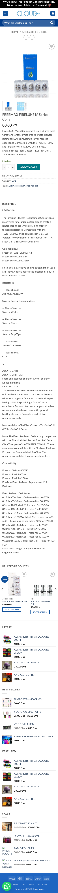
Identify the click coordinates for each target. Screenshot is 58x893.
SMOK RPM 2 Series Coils (14, 601)
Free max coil (32, 186)
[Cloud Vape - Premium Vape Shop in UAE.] (29, 13)
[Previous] (7, 70)
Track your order (38, 884)
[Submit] (52, 23)
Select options (12, 609)
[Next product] (26, 37)
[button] (5, 13)
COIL (44, 31)
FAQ (24, 884)
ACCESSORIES (30, 31)
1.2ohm (10, 186)
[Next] (51, 70)
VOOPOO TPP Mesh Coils (40, 603)
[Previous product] (32, 37)
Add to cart (28, 167)
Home (15, 31)
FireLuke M (20, 186)
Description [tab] (9, 204)
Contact (15, 884)
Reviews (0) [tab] (8, 210)
